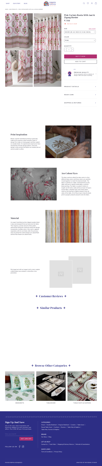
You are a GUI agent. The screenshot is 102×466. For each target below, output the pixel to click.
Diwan (43, 424)
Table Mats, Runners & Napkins (50, 429)
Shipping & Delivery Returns (66, 444)
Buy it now (80, 56)
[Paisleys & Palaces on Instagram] (23, 447)
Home (6, 9)
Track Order (52, 444)
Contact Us (44, 444)
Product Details (71, 86)
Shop (7, 3)
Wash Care (69, 95)
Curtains (73, 424)
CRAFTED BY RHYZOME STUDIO (86, 462)
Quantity (67, 46)
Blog (25, 3)
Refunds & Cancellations (83, 444)
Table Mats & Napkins (73, 427)
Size (65, 28)
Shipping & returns (72, 103)
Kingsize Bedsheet (63, 424)
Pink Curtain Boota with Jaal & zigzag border (31, 9)
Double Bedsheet (52, 424)
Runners (63, 427)
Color (66, 37)
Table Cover (80, 424)
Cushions (56, 427)
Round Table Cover (46, 427)
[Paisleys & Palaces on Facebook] (19, 446)
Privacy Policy (58, 451)
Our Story (16, 3)
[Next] (96, 74)
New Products (13, 9)
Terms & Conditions (47, 451)
